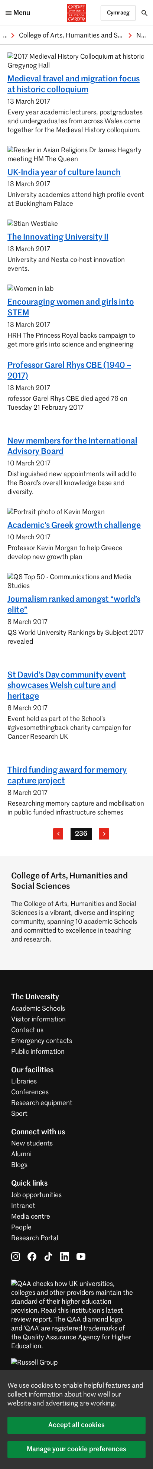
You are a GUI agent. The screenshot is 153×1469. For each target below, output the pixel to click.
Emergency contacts (41, 1041)
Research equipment (41, 1103)
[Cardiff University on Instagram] (15, 1256)
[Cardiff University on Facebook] (31, 1256)
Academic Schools (38, 1008)
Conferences (30, 1092)
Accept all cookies (76, 1425)
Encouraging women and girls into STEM (70, 307)
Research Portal (34, 1238)
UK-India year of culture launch (64, 173)
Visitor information (38, 1019)
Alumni (21, 1154)
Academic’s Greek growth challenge (74, 525)
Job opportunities (36, 1195)
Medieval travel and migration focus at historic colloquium (73, 84)
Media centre (30, 1216)
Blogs (19, 1165)
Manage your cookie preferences (76, 1449)
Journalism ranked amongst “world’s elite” (73, 604)
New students (32, 1143)
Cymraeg (118, 13)
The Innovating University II (57, 237)
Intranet (23, 1206)
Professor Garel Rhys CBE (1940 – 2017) (69, 370)
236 (81, 834)
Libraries (24, 1081)
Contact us (27, 1030)
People (21, 1227)
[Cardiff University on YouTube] (80, 1256)
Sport (19, 1114)
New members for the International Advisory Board (72, 446)
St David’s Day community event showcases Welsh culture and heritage (66, 686)
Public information (38, 1052)
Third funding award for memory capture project (67, 775)
